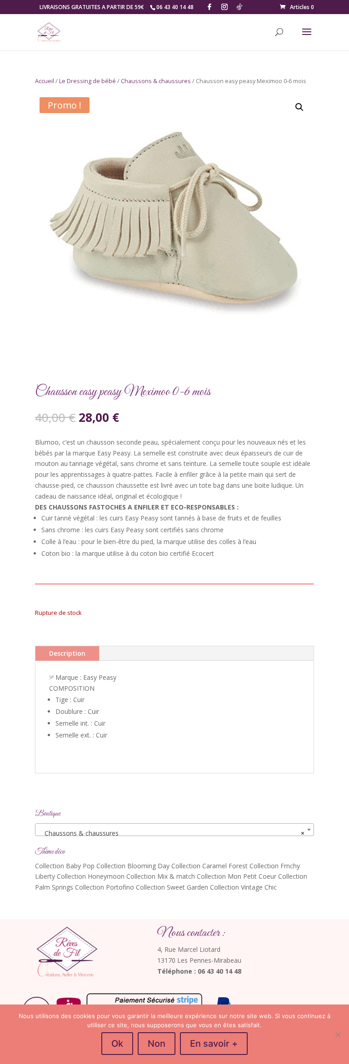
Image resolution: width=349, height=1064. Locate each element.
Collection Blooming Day (133, 865)
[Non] (337, 1034)
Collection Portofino (104, 887)
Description (67, 653)
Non (156, 1043)
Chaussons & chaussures (156, 81)
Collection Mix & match (160, 876)
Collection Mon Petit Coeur (236, 876)
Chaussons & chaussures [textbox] (171, 833)
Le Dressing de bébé (87, 81)
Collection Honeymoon (91, 876)
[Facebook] (209, 7)
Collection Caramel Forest (209, 865)
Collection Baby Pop (65, 865)
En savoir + (214, 1043)
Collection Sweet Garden (172, 887)
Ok (117, 1043)
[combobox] (174, 829)
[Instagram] (224, 7)
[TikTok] (239, 7)
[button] (299, 107)
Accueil (44, 81)
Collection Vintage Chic (243, 887)
